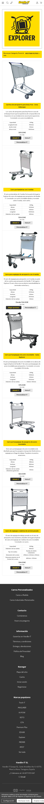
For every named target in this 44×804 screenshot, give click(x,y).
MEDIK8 (22, 742)
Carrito (22, 677)
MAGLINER (22, 708)
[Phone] (11, 2)
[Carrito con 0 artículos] (41, 2)
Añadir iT (16, 138)
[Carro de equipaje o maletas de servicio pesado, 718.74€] (22, 506)
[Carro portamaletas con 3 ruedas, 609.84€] (22, 165)
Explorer (22, 737)
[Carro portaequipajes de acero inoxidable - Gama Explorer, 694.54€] (22, 330)
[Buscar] (7, 2)
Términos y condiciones (22, 641)
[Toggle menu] (3, 3)
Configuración (8, 801)
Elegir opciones (13, 307)
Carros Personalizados (22, 589)
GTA (22, 722)
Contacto (22, 610)
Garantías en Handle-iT (22, 636)
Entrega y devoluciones (22, 646)
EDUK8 (22, 732)
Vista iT (27, 138)
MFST (22, 747)
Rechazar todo (24, 801)
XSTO (22, 717)
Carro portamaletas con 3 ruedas (22, 190)
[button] (22, 54)
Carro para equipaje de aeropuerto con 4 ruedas (22, 274)
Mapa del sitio (22, 672)
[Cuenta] (37, 2)
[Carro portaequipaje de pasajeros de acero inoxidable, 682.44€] (22, 417)
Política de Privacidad (22, 651)
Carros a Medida (22, 595)
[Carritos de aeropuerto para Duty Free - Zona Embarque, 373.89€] (22, 80)
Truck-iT (22, 703)
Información (22, 631)
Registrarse (22, 687)
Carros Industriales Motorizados (22, 600)
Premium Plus (22, 727)
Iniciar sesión (22, 682)
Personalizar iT (22, 142)
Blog (22, 656)
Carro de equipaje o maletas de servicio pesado (22, 531)
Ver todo (22, 752)
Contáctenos (22, 616)
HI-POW (22, 712)
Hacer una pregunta (22, 621)
